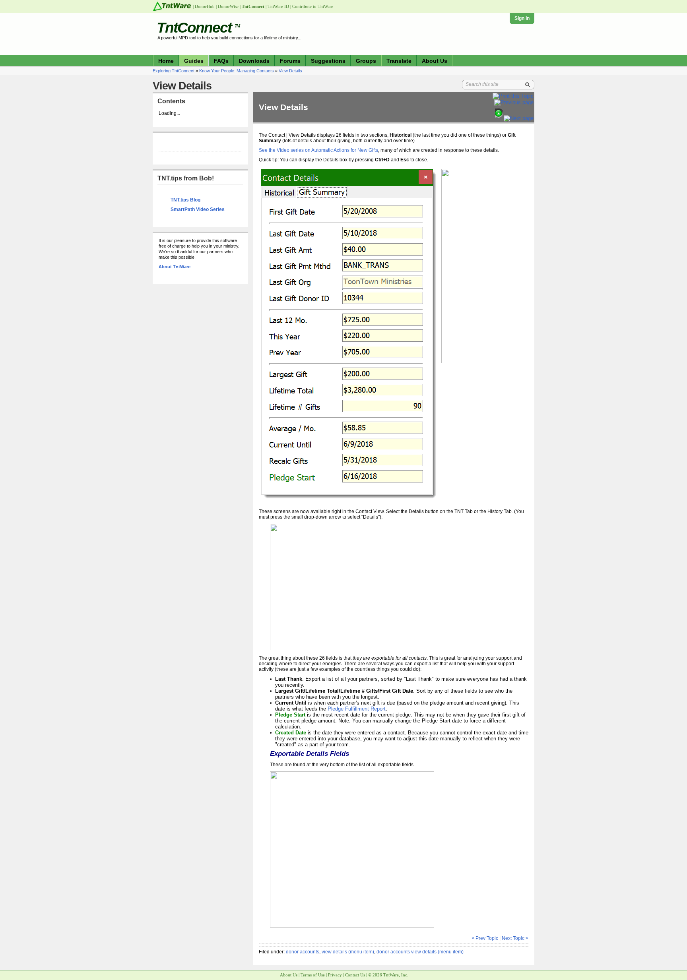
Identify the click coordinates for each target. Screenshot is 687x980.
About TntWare (174, 266)
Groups (366, 61)
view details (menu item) (348, 952)
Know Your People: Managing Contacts (236, 70)
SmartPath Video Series (198, 209)
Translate (398, 61)
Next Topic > (515, 938)
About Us (434, 61)
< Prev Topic (485, 938)
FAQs (221, 61)
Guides (194, 61)
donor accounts (302, 952)
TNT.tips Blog (185, 200)
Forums (290, 61)
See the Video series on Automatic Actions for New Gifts (318, 150)
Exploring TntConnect (173, 70)
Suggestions (328, 61)
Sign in (522, 18)
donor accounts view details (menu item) (420, 952)
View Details (290, 70)
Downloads (254, 61)
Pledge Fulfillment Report (357, 709)
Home (166, 61)
